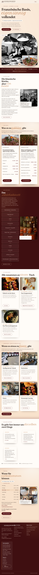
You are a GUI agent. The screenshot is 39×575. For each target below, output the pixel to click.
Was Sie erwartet (7, 334)
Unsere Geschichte (6, 117)
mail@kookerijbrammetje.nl (7, 506)
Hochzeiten (29, 531)
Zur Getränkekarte (26, 180)
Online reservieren (6, 513)
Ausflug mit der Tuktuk (31, 529)
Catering (28, 534)
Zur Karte (6, 305)
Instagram (4, 560)
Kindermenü (16, 534)
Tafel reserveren (6, 566)
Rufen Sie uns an (6, 517)
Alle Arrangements (6, 413)
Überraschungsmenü (18, 532)
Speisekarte (16, 531)
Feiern (28, 533)
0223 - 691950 (4, 537)
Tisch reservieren (6, 29)
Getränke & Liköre (6, 264)
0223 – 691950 (4, 505)
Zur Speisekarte (16, 29)
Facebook (4, 559)
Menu (36, 1)
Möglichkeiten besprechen (28, 305)
